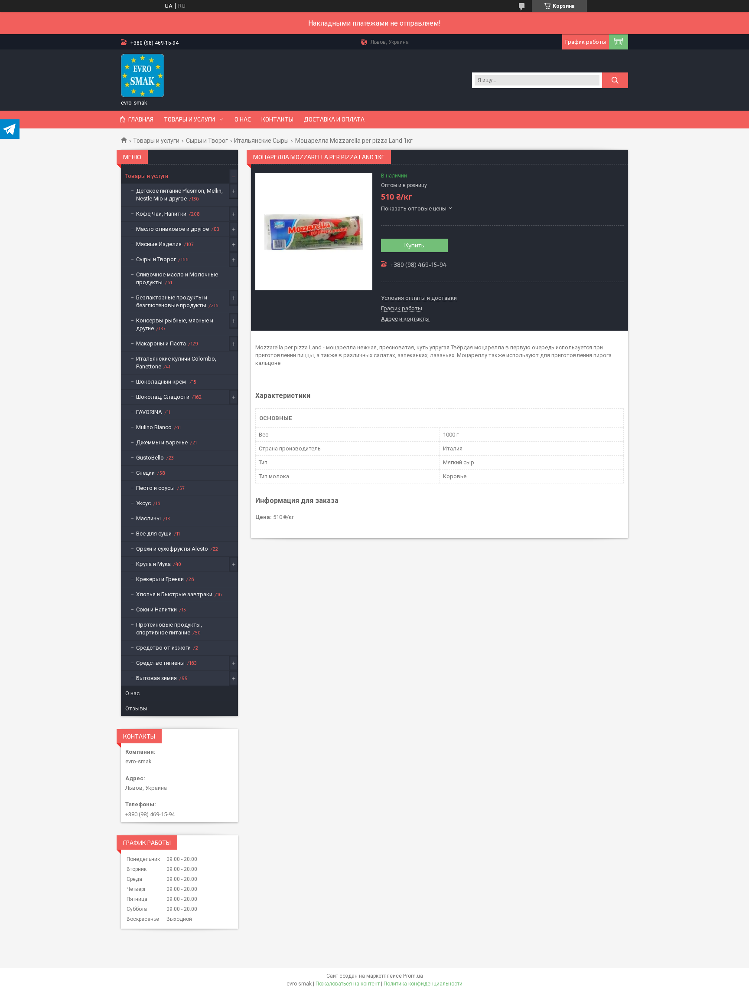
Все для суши (154, 533)
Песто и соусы (155, 488)
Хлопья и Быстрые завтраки (174, 594)
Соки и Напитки (156, 609)
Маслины (148, 518)
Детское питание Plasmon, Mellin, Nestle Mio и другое (179, 194)
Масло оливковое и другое (172, 229)
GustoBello (150, 457)
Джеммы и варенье (162, 442)
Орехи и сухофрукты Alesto (172, 548)
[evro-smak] (142, 75)
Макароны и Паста (161, 343)
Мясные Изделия (159, 244)
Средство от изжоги (163, 647)
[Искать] (615, 80)
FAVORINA (149, 412)
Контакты (277, 119)
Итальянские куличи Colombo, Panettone (176, 362)
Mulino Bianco (154, 427)
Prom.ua (413, 976)
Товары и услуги (189, 119)
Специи (145, 473)
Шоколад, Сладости (162, 397)
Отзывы (136, 708)
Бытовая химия (156, 678)
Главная (140, 119)
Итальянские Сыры (261, 140)
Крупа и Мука (153, 564)
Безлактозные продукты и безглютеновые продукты (171, 301)
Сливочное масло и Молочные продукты (177, 278)
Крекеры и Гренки (160, 579)
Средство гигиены (160, 663)
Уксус (143, 503)
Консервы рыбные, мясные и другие (174, 324)
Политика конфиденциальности (423, 984)
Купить (414, 245)
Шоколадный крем (161, 381)
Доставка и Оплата (334, 119)
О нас (242, 119)
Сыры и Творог (207, 140)
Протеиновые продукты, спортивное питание (169, 628)
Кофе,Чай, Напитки (161, 213)
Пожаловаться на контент (348, 984)
